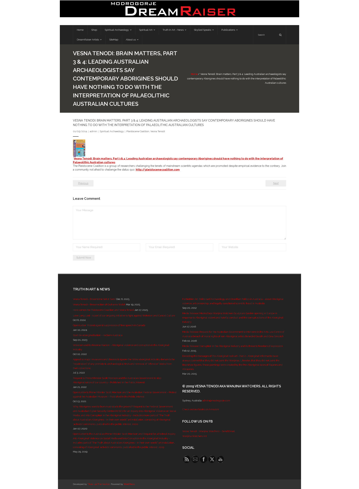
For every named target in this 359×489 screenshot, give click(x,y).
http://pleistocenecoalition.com (158, 169)
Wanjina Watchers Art (194, 436)
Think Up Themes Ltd (99, 484)
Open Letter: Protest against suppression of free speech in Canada (109, 325)
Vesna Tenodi (157, 131)
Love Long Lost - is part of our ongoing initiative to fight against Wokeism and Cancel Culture (124, 315)
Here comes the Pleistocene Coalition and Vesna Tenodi (103, 310)
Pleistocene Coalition (137, 131)
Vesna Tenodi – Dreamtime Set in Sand (94, 299)
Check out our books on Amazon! (200, 409)
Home (194, 74)
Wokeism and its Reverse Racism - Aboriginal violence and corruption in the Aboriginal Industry (121, 347)
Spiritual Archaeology (112, 131)
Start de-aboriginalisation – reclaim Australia (97, 335)
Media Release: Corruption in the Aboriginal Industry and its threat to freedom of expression (232, 346)
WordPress (129, 484)
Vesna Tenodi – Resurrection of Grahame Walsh (99, 304)
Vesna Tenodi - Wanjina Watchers (200, 431)
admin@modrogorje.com (216, 400)
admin (93, 131)
